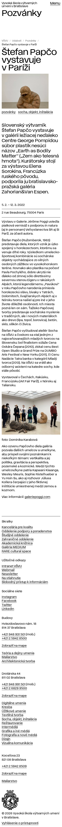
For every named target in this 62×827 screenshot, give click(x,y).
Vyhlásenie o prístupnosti (20, 823)
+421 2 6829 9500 (14, 688)
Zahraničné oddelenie (18, 539)
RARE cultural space (16, 551)
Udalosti (16, 41)
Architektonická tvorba (18, 661)
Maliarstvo (9, 657)
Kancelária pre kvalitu (17, 527)
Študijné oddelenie (15, 535)
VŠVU (5, 41)
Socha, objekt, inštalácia (35, 112)
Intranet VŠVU (12, 566)
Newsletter (10, 574)
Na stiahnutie (11, 578)
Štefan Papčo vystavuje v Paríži (19, 45)
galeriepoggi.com (37, 497)
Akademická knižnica (17, 543)
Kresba (7, 707)
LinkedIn (8, 609)
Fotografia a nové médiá (19, 735)
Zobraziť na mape (14, 645)
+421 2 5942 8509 (14, 766)
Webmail (8, 570)
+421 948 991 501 (13, 684)
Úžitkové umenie (14, 711)
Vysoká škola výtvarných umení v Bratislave (19, 5)
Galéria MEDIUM (14, 547)
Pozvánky (30, 41)
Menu (55, 3)
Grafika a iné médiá (16, 731)
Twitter (7, 605)
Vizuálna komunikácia (17, 743)
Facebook (9, 601)
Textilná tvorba (12, 715)
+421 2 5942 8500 (14, 638)
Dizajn (6, 739)
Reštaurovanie (12, 723)
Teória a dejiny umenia (18, 653)
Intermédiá (10, 727)
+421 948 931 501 (13, 634)
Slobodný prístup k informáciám (25, 582)
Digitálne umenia (14, 703)
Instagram (9, 597)
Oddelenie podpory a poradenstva (27, 531)
